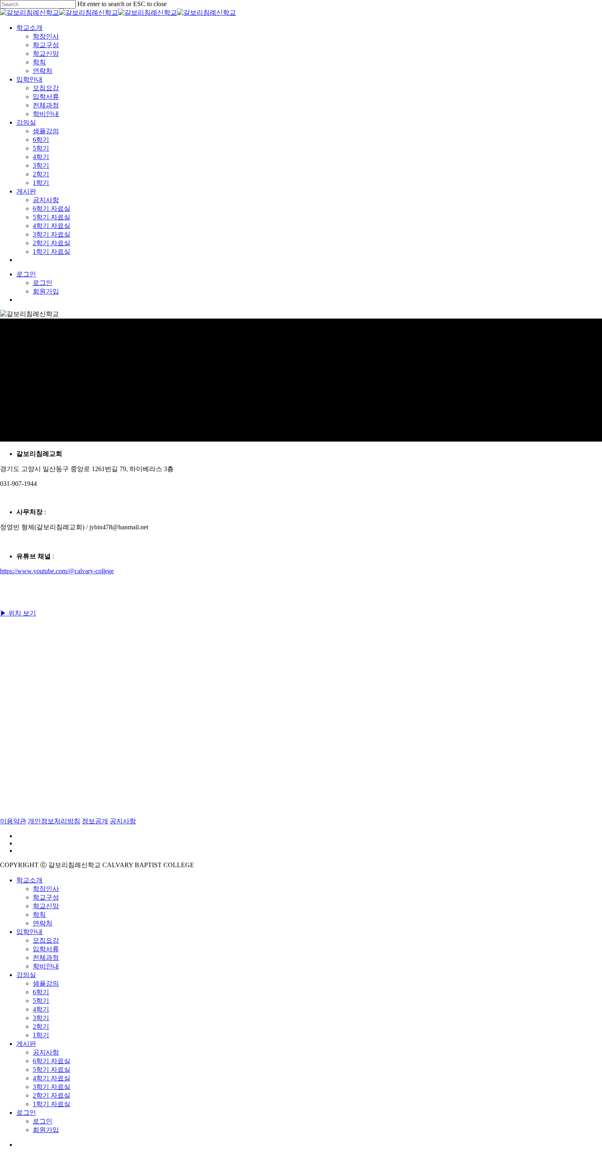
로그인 (42, 1121)
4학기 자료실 (51, 1078)
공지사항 (123, 821)
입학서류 (46, 948)
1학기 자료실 (51, 1103)
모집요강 (46, 940)
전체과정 (46, 957)
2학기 (41, 1026)
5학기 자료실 (51, 1069)
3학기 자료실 (51, 1086)
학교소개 (29, 880)
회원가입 (46, 1129)
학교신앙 (46, 905)
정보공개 (95, 821)
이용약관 (13, 821)
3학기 (41, 1017)
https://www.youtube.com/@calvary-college (57, 570)
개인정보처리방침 (54, 821)
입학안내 (29, 931)
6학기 (41, 992)
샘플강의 (46, 983)
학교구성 (46, 897)
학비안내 (46, 966)
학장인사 (46, 888)
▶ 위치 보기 (18, 613)
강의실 (26, 974)
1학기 (41, 1035)
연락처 (42, 923)
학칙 (39, 914)
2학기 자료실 (51, 1095)
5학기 (41, 1000)
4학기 (41, 1009)
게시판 (26, 1043)
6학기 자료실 (51, 1060)
